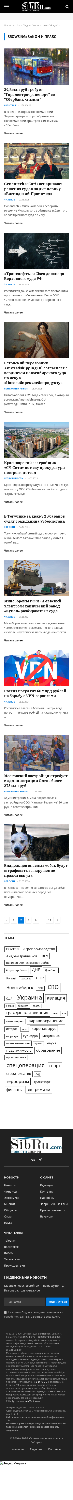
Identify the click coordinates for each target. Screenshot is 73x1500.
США (9, 998)
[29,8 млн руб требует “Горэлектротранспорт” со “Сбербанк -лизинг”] (36, 66)
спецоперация (25, 1065)
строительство (18, 1074)
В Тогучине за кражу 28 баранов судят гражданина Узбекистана (34, 518)
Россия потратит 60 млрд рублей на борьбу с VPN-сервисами (35, 693)
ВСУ (45, 956)
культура (30, 1036)
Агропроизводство (39, 949)
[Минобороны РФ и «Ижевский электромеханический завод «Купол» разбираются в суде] (36, 578)
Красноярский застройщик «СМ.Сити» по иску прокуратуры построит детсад (34, 467)
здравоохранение (46, 1021)
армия (10, 1006)
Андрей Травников (21, 956)
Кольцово (25, 978)
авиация (56, 998)
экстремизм (38, 1090)
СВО (53, 987)
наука (52, 1043)
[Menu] (6, 6)
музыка (38, 1044)
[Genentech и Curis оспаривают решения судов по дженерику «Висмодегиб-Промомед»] (36, 161)
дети (55, 1013)
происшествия (16, 1057)
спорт (54, 1066)
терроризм (17, 1081)
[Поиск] (67, 6)
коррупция (12, 1036)
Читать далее (13, 133)
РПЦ (40, 988)
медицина (51, 1036)
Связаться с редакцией (45, 1316)
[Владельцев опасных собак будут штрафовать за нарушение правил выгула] (36, 842)
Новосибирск (19, 987)
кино (24, 1029)
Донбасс (51, 970)
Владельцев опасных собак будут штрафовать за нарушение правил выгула (36, 870)
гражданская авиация (27, 1013)
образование (48, 1050)
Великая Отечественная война (27, 962)
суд (37, 1074)
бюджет (23, 1006)
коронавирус (44, 1028)
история (11, 1028)
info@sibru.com (33, 1401)
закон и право (15, 1021)
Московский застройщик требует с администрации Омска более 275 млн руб (36, 781)
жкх (64, 1013)
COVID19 (12, 949)
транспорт (42, 1082)
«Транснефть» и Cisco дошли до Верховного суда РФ (34, 276)
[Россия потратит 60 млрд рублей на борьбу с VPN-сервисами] (36, 668)
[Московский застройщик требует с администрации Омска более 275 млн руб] (36, 753)
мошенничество (18, 1043)
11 (50, 920)
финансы (14, 1090)
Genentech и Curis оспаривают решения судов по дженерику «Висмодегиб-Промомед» (33, 189)
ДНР (36, 970)
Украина (29, 997)
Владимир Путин (16, 970)
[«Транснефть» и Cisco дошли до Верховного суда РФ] (36, 251)
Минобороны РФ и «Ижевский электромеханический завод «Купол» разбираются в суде (32, 606)
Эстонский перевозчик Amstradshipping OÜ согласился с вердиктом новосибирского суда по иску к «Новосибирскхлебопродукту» (35, 373)
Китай (11, 978)
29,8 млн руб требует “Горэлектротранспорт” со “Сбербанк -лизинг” (29, 94)
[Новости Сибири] (36, 6)
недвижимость (19, 1050)
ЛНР (40, 978)
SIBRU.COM (42, 1382)
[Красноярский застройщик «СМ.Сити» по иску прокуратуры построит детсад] (36, 440)
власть (36, 1006)
